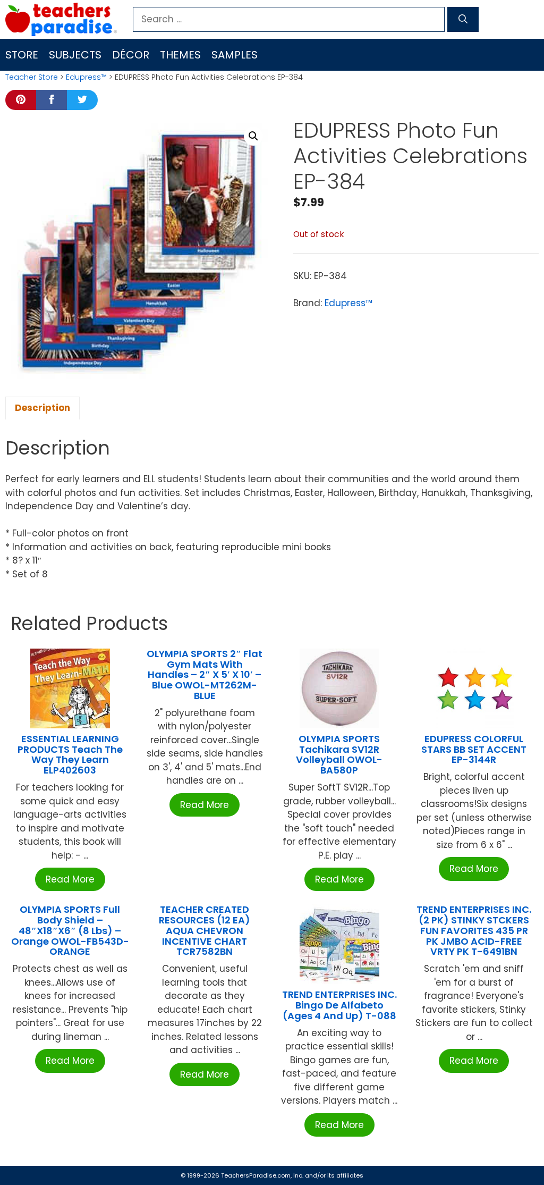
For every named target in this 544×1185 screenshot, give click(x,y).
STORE (21, 54)
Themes (180, 54)
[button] (253, 136)
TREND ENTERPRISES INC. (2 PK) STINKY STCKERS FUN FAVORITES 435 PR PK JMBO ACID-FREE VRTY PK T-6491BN (473, 930)
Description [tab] (42, 407)
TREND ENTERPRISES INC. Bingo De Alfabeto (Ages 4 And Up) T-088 (339, 1005)
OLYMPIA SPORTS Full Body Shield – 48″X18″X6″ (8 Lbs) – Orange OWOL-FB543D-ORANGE (70, 930)
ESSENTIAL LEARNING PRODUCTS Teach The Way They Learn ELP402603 (70, 754)
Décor (130, 54)
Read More (70, 879)
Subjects (75, 54)
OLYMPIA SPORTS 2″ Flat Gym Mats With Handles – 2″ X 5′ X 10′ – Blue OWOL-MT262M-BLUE (204, 674)
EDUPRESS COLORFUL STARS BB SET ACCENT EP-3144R (473, 749)
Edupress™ (86, 77)
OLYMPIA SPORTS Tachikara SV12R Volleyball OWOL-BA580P (339, 754)
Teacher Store (31, 77)
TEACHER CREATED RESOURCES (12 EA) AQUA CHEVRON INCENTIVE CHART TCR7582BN (204, 930)
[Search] (463, 19)
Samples (234, 54)
